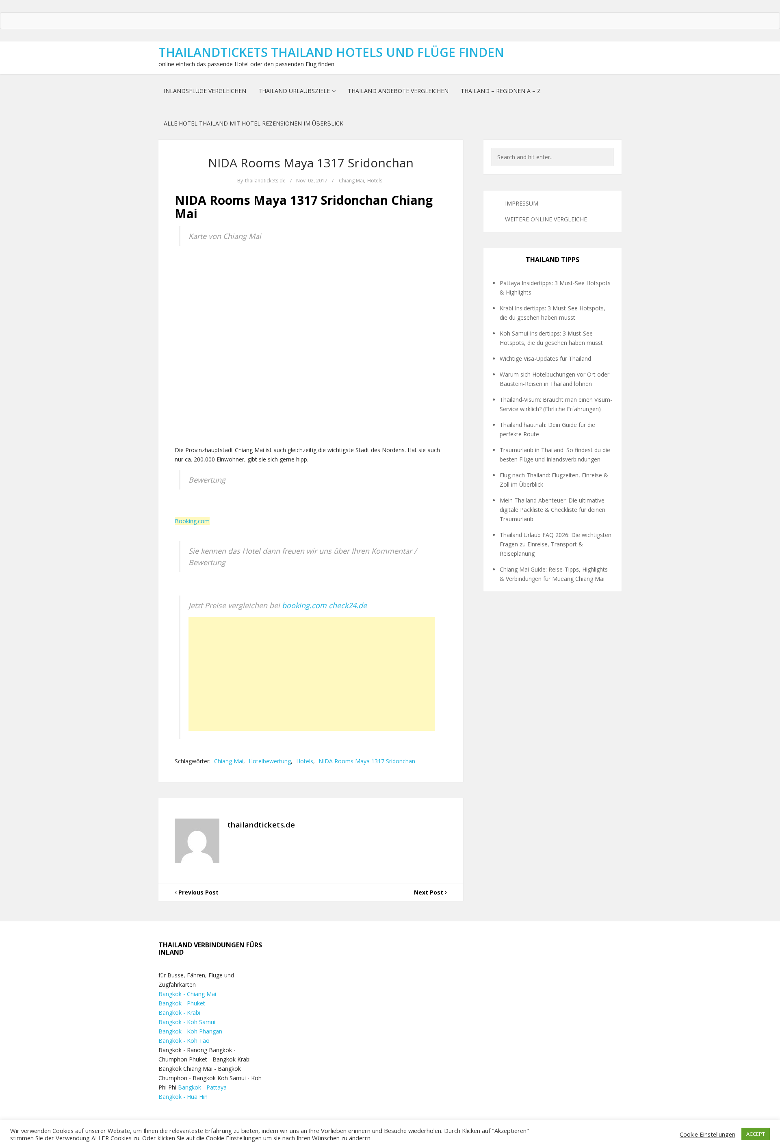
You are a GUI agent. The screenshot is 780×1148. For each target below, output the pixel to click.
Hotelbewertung (270, 761)
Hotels (374, 180)
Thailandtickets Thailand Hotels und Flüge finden (331, 52)
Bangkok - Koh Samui (186, 1022)
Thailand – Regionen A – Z (501, 91)
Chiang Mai (351, 180)
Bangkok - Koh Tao (184, 1040)
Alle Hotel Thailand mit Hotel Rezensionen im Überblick (253, 123)
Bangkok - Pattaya (202, 1087)
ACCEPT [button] (755, 1133)
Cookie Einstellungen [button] (707, 1134)
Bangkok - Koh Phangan (190, 1031)
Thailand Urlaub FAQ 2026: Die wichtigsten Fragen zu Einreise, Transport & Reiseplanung (555, 544)
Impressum (521, 203)
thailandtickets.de (265, 180)
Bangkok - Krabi (179, 1012)
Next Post (429, 892)
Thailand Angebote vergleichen (398, 91)
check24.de (348, 605)
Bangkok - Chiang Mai (187, 994)
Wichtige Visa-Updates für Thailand (545, 358)
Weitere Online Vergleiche (546, 219)
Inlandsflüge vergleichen (205, 91)
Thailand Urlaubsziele (294, 91)
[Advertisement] (311, 674)
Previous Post (198, 892)
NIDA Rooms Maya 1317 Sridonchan (311, 162)
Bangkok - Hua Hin (183, 1096)
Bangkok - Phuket (181, 1003)
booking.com (304, 605)
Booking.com (192, 521)
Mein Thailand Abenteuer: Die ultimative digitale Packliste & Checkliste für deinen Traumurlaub (552, 509)
